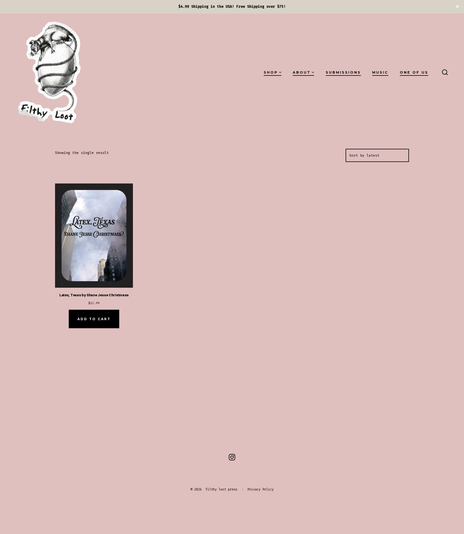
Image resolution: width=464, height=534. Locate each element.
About (302, 72)
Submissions (343, 72)
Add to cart (94, 319)
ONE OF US (414, 72)
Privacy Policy (260, 489)
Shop (271, 72)
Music (380, 72)
